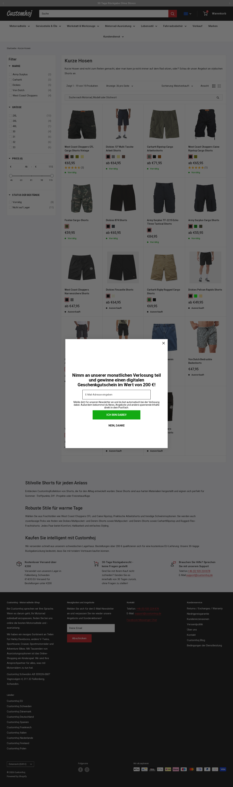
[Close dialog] (163, 343)
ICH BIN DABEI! (116, 414)
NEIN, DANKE (116, 425)
